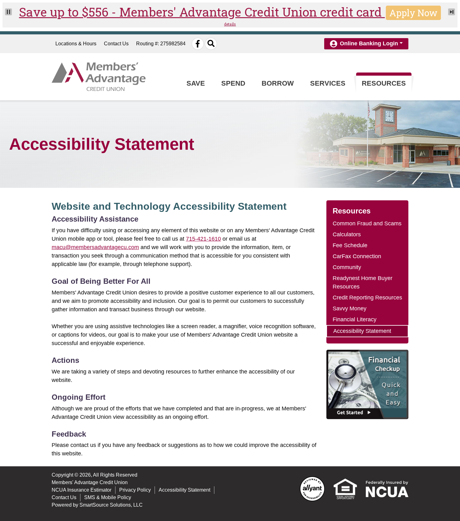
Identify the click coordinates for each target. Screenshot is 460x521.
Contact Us (116, 43)
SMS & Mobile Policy (107, 497)
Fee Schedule (350, 245)
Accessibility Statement (362, 331)
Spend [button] (233, 83)
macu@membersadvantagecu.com (95, 247)
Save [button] (196, 83)
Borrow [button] (278, 83)
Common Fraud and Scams (367, 223)
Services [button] (327, 83)
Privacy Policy (135, 490)
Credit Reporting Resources (367, 297)
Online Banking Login (369, 43)
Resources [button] (384, 83)
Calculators (347, 234)
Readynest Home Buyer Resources (362, 282)
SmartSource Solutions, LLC (111, 505)
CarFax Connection (357, 256)
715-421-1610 (203, 239)
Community (347, 267)
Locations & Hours (75, 43)
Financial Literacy (354, 319)
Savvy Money (349, 308)
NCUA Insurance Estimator (81, 490)
